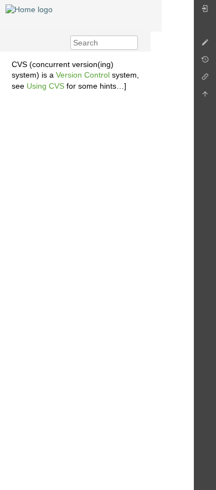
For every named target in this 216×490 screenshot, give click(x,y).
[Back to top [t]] (205, 96)
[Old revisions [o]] (205, 62)
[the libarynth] (29, 8)
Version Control (83, 74)
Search (132, 43)
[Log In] (205, 11)
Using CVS (45, 85)
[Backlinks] (205, 79)
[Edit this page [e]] (205, 45)
